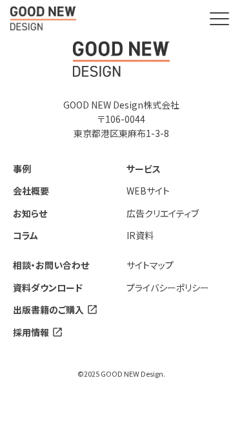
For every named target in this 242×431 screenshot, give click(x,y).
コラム (25, 235)
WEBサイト (148, 190)
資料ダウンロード (48, 287)
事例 (22, 168)
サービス (143, 168)
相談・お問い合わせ (51, 264)
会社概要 (31, 190)
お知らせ (30, 213)
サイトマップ (150, 264)
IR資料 (140, 235)
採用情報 (31, 332)
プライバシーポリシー (167, 287)
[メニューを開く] (219, 18)
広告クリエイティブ (162, 213)
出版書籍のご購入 (48, 309)
